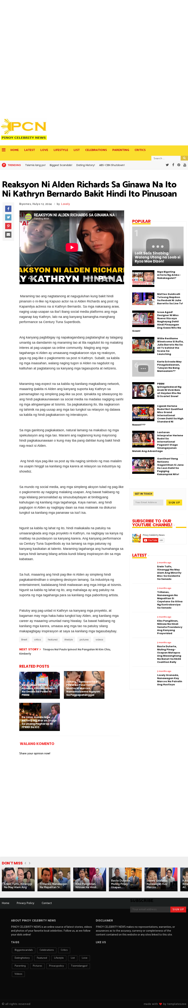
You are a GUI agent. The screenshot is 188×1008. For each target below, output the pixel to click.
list (73, 958)
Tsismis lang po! (35, 165)
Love (44, 150)
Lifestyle (61, 150)
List (77, 150)
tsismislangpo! (79, 966)
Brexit (24, 639)
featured (52, 639)
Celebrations (96, 150)
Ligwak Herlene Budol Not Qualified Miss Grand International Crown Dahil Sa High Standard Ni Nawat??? (157, 415)
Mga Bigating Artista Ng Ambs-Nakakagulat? (169, 275)
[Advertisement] (25, 57)
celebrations (47, 950)
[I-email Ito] (8, 235)
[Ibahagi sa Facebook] (8, 209)
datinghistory (22, 958)
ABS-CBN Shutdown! (112, 165)
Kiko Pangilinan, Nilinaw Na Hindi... (86, 886)
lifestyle (68, 639)
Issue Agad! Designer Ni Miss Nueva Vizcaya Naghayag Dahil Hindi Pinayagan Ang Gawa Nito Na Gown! (156, 321)
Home (14, 150)
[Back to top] (178, 999)
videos (99, 639)
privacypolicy (56, 966)
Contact (47, 903)
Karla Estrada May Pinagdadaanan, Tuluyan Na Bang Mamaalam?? (169, 366)
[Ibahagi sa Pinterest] (8, 226)
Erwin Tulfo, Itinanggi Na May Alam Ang (18, 886)
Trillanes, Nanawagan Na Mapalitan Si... (53, 886)
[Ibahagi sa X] (8, 217)
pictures (84, 639)
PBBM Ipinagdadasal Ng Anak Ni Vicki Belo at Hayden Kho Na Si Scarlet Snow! (169, 390)
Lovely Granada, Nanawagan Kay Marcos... (157, 884)
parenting (20, 966)
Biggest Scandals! (61, 165)
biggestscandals (24, 950)
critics (37, 639)
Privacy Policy (25, 903)
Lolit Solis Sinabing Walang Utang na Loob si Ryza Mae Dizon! (157, 257)
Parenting (120, 150)
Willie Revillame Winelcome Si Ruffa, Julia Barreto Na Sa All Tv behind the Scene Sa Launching (170, 346)
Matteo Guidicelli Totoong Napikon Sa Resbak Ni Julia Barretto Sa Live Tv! (170, 298)
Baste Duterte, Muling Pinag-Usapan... (121, 884)
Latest (29, 150)
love (84, 958)
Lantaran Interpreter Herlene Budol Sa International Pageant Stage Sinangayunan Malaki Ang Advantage (157, 442)
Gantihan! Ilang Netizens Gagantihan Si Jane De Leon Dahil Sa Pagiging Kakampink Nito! (170, 466)
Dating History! (85, 165)
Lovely (65, 204)
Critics (140, 150)
